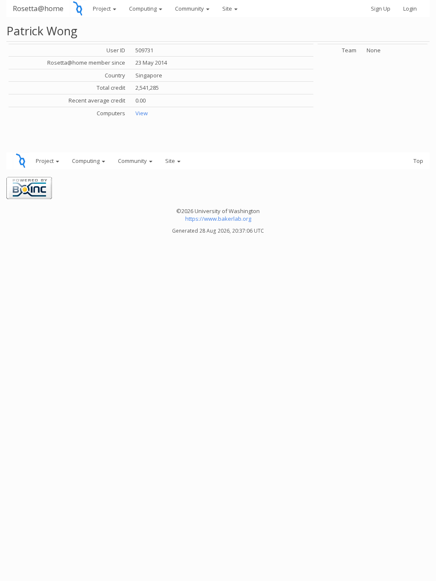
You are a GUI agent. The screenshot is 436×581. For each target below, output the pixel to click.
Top (418, 161)
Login (410, 8)
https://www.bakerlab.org (218, 218)
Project (102, 8)
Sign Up (380, 8)
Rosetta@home (38, 8)
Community (190, 8)
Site (227, 8)
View (141, 113)
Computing (143, 8)
